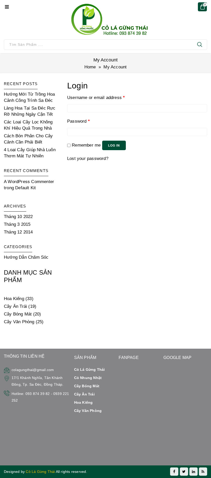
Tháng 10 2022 (18, 216)
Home (90, 67)
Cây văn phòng (88, 411)
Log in (114, 145)
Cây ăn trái (84, 394)
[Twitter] (184, 471)
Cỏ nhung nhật (88, 378)
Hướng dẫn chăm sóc (26, 257)
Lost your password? (87, 158)
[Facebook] (174, 471)
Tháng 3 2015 (17, 224)
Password (78, 121)
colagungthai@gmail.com (33, 370)
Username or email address (96, 97)
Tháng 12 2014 (18, 232)
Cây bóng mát (86, 386)
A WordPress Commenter (29, 181)
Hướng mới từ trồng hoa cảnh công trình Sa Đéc (29, 97)
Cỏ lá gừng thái (89, 369)
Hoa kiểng (83, 402)
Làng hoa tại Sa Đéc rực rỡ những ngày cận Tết (30, 111)
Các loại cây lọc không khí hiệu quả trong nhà (28, 125)
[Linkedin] (193, 471)
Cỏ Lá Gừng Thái (41, 472)
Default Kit (25, 187)
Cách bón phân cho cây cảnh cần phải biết (28, 139)
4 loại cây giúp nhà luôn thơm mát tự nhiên (30, 152)
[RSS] (203, 471)
